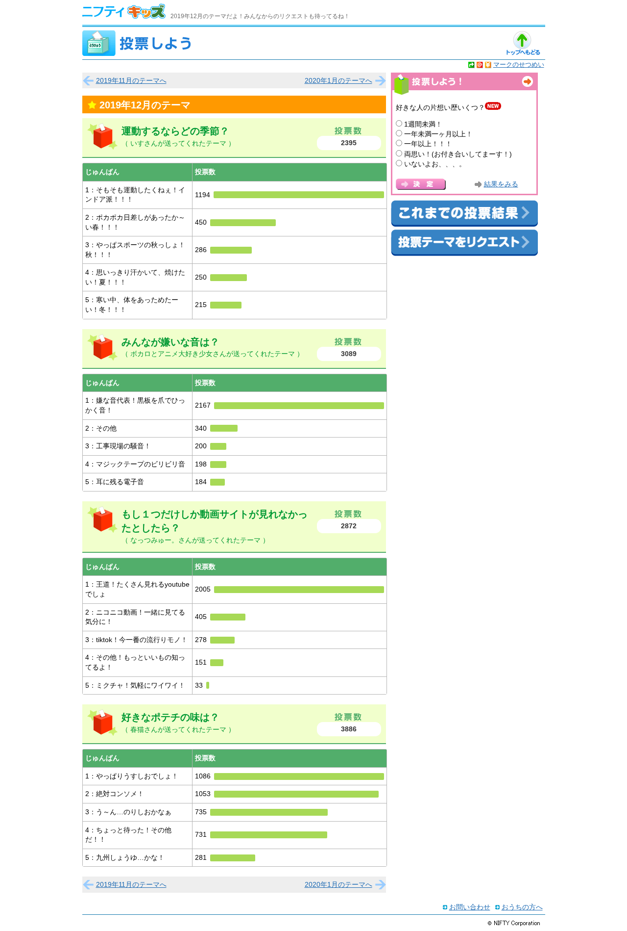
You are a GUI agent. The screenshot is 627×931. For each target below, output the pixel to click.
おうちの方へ (522, 907)
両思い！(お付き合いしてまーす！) (458, 154)
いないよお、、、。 (435, 164)
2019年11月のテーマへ (131, 80)
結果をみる (501, 184)
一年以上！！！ (428, 144)
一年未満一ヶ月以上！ (438, 134)
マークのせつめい (518, 64)
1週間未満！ (423, 124)
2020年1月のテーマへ (338, 80)
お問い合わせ (469, 907)
